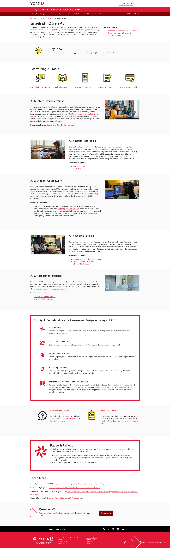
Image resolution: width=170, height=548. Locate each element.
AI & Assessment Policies (129, 87)
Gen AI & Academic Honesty (44, 299)
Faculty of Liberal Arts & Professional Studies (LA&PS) (55, 9)
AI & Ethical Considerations (40, 87)
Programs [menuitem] (43, 14)
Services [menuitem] (53, 14)
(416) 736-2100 (63, 541)
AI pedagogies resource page (68, 209)
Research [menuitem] (62, 14)
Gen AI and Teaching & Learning (119, 33)
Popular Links (126, 4)
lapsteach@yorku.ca (55, 513)
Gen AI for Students (80, 166)
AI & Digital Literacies (60, 87)
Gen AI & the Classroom (51, 18)
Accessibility (90, 541)
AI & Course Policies (105, 87)
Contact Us (105, 513)
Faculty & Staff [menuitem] (73, 14)
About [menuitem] (101, 14)
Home (32, 18)
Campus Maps (62, 543)
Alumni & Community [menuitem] (89, 14)
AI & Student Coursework (84, 87)
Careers (88, 543)
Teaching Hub (39, 18)
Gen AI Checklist (130, 419)
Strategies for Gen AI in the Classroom (60, 125)
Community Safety (91, 538)
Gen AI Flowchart (71, 419)
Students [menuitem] (34, 14)
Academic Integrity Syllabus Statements (122, 31)
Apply (128, 14)
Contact (136, 14)
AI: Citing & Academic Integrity (45, 297)
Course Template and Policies (83, 262)
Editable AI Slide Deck (81, 264)
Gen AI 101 (77, 169)
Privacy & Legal (90, 540)
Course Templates (114, 35)
